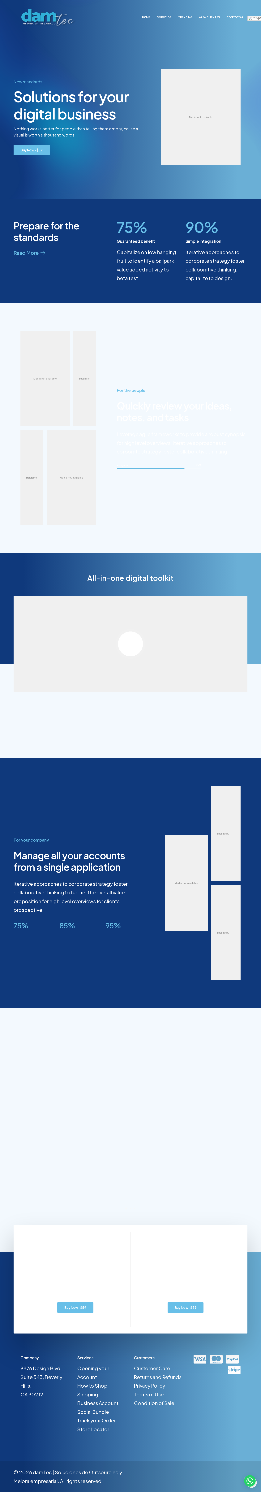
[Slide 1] (126, 1208)
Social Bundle (93, 1412)
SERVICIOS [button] (164, 17)
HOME (146, 17)
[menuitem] (147, 17)
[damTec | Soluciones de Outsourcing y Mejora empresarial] (47, 17)
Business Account (98, 1403)
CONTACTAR (235, 17)
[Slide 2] (130, 1208)
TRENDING (185, 17)
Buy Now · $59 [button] (32, 150)
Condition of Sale (154, 1403)
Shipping (87, 1394)
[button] (250, 1481)
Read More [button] (26, 253)
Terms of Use (149, 1394)
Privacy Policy (149, 1385)
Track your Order (96, 1420)
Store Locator (93, 1429)
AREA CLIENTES (209, 17)
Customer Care (152, 1368)
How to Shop (92, 1385)
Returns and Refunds (158, 1377)
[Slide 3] (135, 1208)
